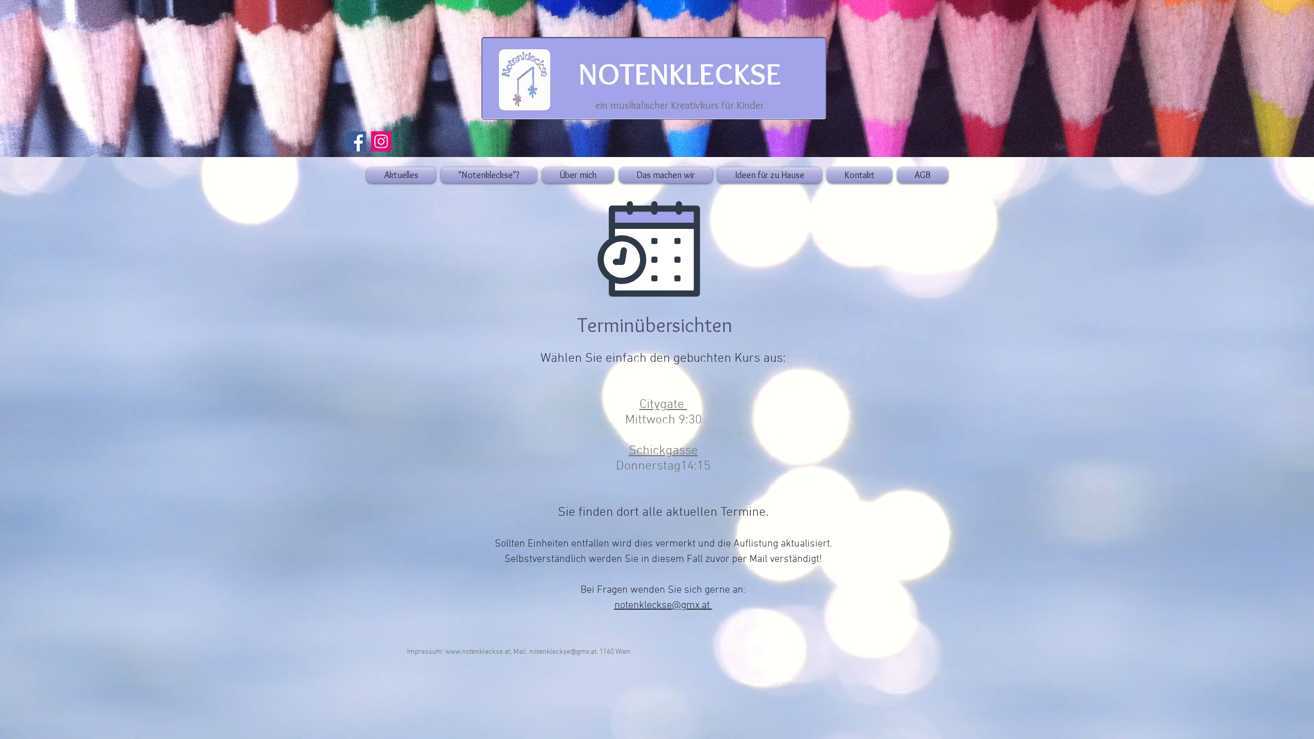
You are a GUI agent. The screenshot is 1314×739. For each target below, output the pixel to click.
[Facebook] (356, 141)
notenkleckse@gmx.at (663, 605)
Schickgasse (663, 451)
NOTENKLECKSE (679, 73)
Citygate (663, 405)
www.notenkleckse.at (477, 652)
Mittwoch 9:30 (663, 420)
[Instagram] (381, 141)
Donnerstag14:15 (663, 466)
